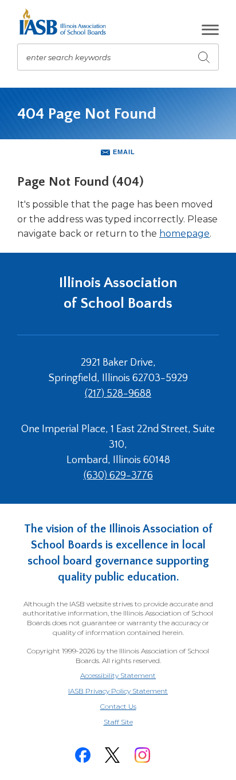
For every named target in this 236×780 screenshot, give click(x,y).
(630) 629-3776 (118, 475)
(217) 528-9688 (118, 393)
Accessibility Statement (118, 675)
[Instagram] (142, 755)
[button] (210, 30)
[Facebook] (82, 755)
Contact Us (118, 706)
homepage (184, 233)
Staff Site (132, 722)
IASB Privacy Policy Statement (118, 691)
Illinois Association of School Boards (118, 293)
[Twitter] (112, 755)
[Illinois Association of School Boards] (66, 22)
